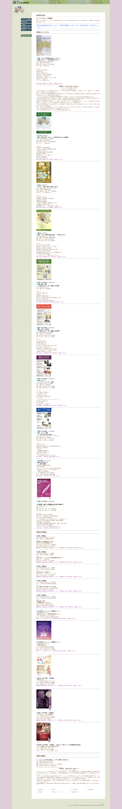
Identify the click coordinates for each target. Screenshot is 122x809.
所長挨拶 (26, 19)
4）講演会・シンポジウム (56, 791)
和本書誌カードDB (26, 27)
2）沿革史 (53, 789)
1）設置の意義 (40, 789)
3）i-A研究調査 (74, 789)
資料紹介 (26, 24)
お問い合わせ (69, 805)
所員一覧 (26, 30)
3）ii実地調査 (40, 791)
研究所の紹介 (26, 22)
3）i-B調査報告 (90, 789)
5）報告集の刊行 (74, 791)
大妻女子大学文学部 (26, 35)
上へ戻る (102, 804)
